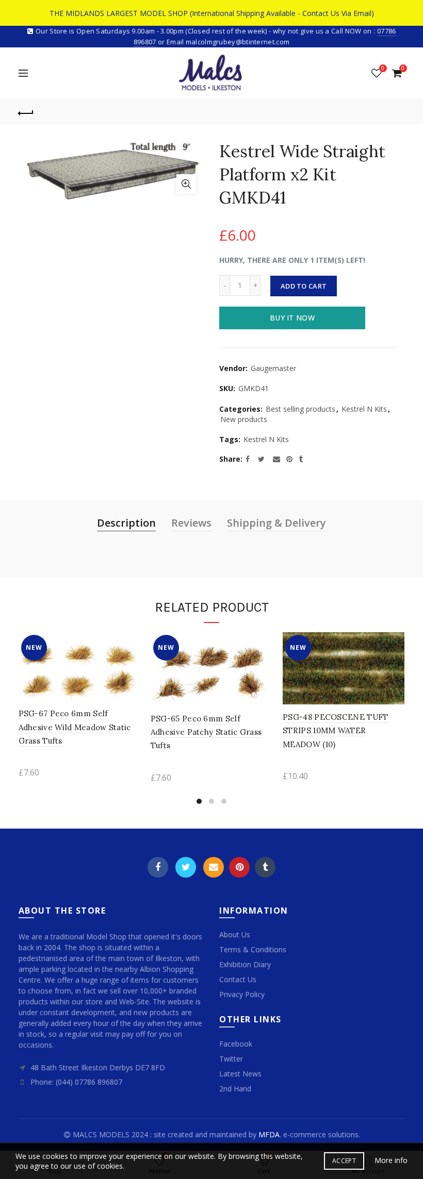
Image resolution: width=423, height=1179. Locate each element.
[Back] (26, 112)
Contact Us (237, 979)
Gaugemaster (273, 368)
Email (213, 867)
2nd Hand (235, 1088)
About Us (234, 934)
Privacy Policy (242, 994)
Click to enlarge (186, 184)
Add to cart (304, 286)
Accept (344, 1160)
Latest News (240, 1074)
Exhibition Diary (245, 964)
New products (243, 419)
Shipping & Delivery (276, 523)
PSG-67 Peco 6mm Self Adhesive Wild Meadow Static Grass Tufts (75, 727)
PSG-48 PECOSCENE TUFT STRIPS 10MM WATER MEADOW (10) (335, 730)
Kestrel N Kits (364, 409)
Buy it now (292, 318)
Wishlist (382, 68)
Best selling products (300, 409)
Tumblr (265, 867)
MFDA (269, 1134)
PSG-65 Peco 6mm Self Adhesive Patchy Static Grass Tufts (206, 732)
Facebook (158, 867)
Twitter (185, 867)
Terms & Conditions (252, 949)
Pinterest (239, 867)
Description (126, 523)
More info (391, 1160)
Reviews (191, 523)
